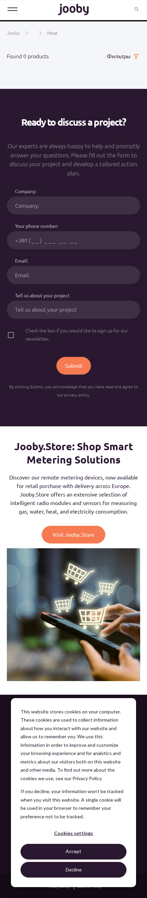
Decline (74, 869)
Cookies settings (73, 833)
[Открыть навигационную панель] (12, 9)
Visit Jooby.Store (73, 535)
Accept (73, 851)
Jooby (13, 33)
